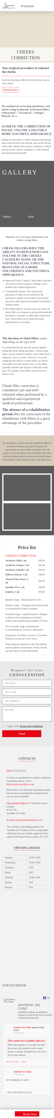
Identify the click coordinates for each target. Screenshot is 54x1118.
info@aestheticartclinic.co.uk (20, 784)
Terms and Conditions (31, 726)
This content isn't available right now (26, 1040)
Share (24, 1062)
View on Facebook (12, 1062)
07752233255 (27, 6)
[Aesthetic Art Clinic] (10, 1000)
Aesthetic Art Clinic (22, 1027)
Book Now (10, 90)
